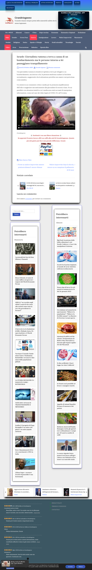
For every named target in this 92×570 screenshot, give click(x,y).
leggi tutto (37, 512)
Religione (16, 42)
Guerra (33, 37)
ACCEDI (77, 3)
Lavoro (53, 37)
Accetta (70, 566)
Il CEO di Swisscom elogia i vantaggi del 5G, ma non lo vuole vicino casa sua (35, 184)
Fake (7, 37)
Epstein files (44, 47)
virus (14, 47)
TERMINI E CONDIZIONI (59, 506)
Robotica (34, 47)
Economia (54, 32)
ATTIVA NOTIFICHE (47, 3)
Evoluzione (82, 32)
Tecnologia (69, 42)
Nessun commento (54, 67)
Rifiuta (81, 566)
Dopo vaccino (44, 32)
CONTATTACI (56, 509)
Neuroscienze (24, 47)
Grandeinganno (23, 17)
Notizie (8, 42)
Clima (34, 32)
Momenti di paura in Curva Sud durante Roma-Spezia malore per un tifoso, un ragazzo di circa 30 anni (51, 491)
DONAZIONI (68, 3)
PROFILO (58, 3)
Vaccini (78, 42)
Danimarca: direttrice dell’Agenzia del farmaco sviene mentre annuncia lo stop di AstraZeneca (22, 491)
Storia (47, 42)
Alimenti (19, 32)
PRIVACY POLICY (57, 503)
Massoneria (78, 37)
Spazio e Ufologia (36, 42)
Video (8, 47)
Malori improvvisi (65, 37)
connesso (28, 199)
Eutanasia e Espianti (68, 32)
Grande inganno (41, 67)
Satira (25, 42)
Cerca (16, 214)
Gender (14, 37)
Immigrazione (43, 37)
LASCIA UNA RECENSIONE (14, 3)
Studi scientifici (57, 42)
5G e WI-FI (9, 32)
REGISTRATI (10, 8)
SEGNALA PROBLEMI (31, 3)
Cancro (27, 32)
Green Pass (24, 37)
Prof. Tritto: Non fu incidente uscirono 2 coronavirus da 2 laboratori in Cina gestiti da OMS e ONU (79, 491)
